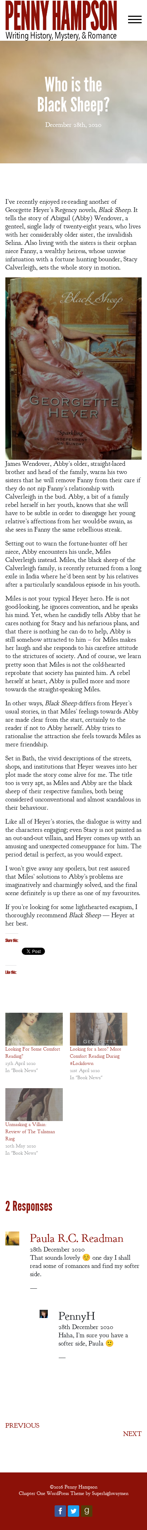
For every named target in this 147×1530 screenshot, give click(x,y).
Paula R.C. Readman (76, 1238)
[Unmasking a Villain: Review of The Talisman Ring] (34, 1104)
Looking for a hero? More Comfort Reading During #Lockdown (95, 1056)
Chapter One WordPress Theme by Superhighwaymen (73, 1493)
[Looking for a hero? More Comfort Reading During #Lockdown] (98, 1029)
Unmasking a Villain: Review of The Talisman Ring (30, 1131)
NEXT (132, 1434)
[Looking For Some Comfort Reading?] (34, 1029)
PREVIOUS (22, 1425)
